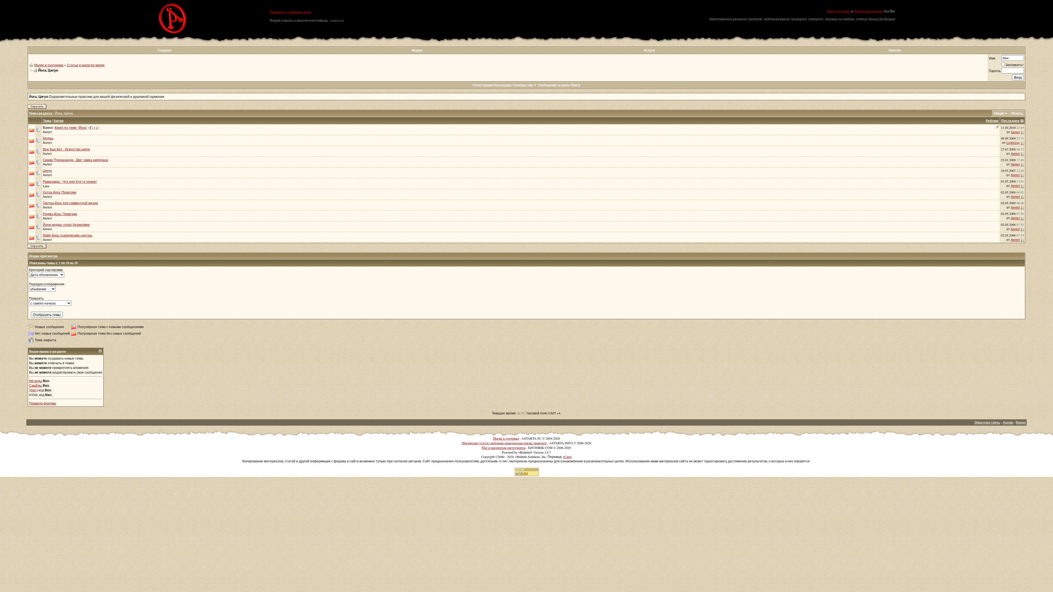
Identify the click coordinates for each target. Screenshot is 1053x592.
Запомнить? (1015, 64)
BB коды (35, 380)
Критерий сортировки (46, 269)
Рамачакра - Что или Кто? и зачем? (70, 181)
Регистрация (483, 85)
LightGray (1013, 142)
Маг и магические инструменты (503, 447)
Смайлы (35, 385)
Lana (46, 186)
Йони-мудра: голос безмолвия (66, 224)
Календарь (503, 85)
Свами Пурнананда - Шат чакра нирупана (75, 160)
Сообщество (523, 85)
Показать (36, 298)
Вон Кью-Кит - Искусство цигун (66, 149)
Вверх (1021, 422)
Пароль (995, 71)
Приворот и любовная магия (290, 12)
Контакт (895, 50)
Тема (47, 120)
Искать (1017, 113)
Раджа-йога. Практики (60, 214)
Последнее (1010, 120)
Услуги (649, 50)
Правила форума (42, 403)
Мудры (48, 138)
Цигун (47, 170)
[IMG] (33, 390)
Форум (417, 50)
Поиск (575, 85)
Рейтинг (992, 120)
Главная (164, 50)
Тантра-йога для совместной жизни (70, 203)
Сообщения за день (554, 85)
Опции (999, 113)
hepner (1015, 132)
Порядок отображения (46, 284)
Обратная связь (987, 422)
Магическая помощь (868, 11)
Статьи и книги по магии (85, 65)
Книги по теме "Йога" (71, 127)
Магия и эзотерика (48, 65)
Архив (1008, 422)
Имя (992, 58)
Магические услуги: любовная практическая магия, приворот (504, 443)
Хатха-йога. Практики (59, 192)
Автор (58, 120)
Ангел (47, 132)
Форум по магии (838, 11)
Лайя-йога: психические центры (67, 235)
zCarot (567, 456)
